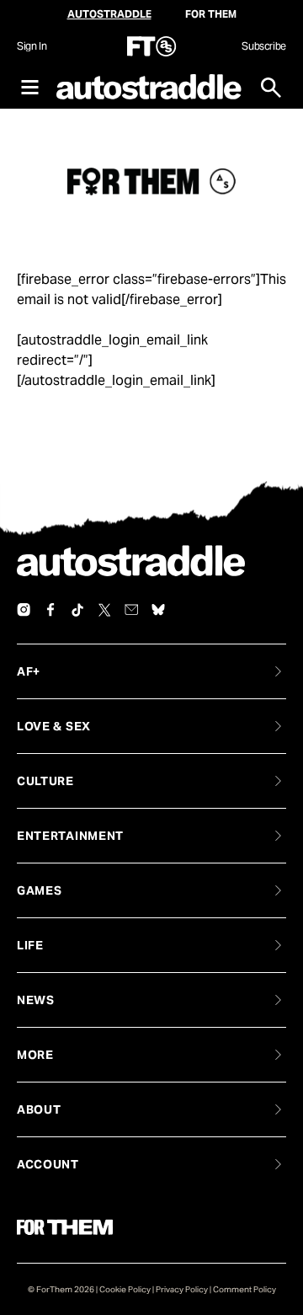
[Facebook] (50, 610)
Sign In (31, 46)
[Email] (131, 610)
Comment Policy (244, 1289)
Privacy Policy (182, 1289)
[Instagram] (23, 610)
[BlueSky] (158, 610)
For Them (211, 14)
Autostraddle (109, 14)
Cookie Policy (125, 1289)
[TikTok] (77, 610)
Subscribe (264, 46)
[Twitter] (104, 610)
